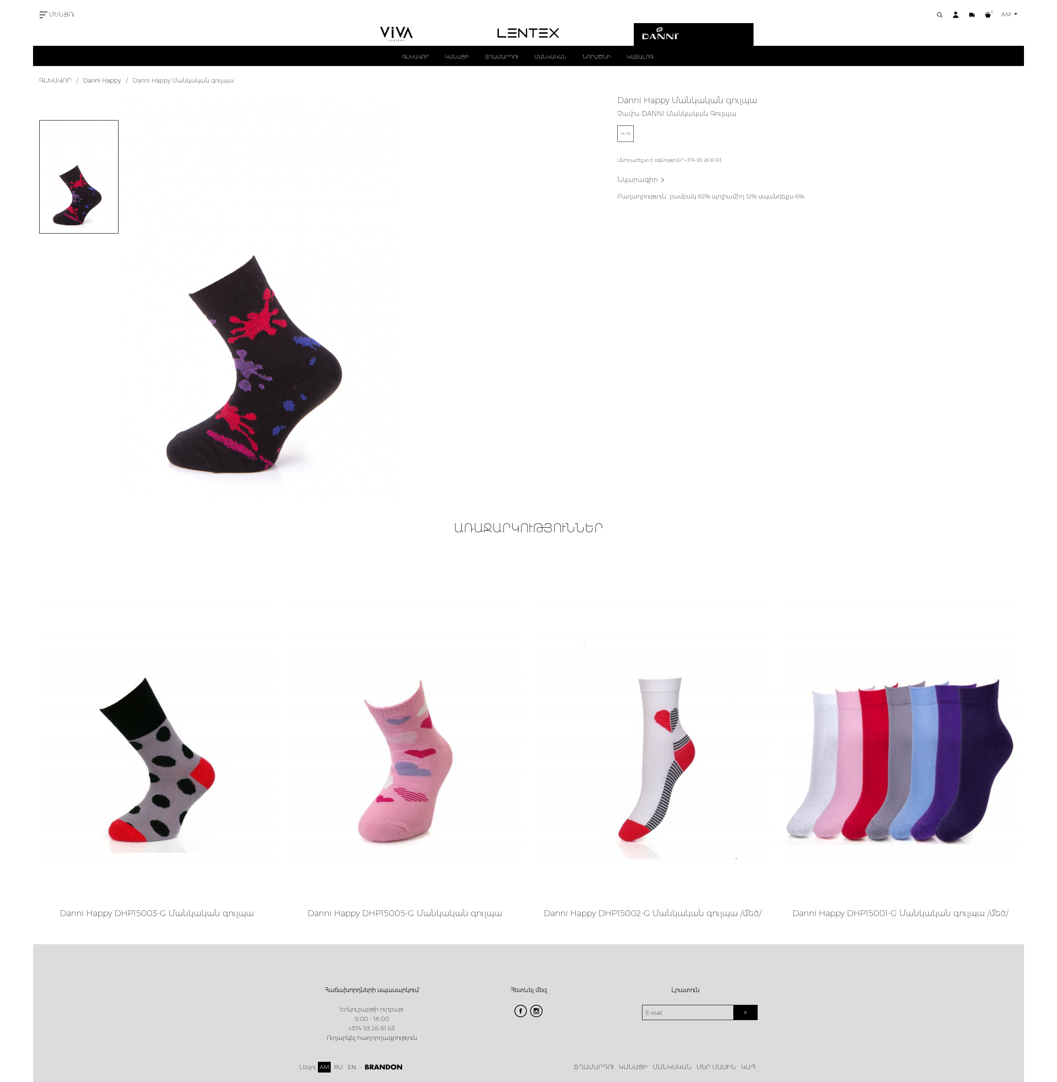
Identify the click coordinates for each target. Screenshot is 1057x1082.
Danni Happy (102, 80)
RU (338, 1067)
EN (352, 1067)
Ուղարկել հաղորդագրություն (372, 1038)
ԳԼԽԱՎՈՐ (415, 57)
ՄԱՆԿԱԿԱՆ (550, 57)
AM (1006, 14)
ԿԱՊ (748, 1067)
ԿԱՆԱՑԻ (457, 57)
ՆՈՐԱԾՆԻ (597, 57)
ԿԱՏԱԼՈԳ (640, 57)
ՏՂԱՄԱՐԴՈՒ (501, 57)
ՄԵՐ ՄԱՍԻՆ (716, 1067)
